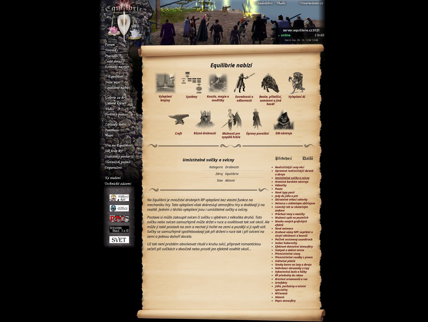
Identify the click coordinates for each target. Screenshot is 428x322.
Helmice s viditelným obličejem (295, 203)
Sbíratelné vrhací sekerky (291, 199)
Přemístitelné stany (287, 254)
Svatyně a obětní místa (289, 250)
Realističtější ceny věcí (289, 167)
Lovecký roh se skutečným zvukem (291, 208)
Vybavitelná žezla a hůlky (291, 272)
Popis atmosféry (285, 301)
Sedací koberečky (286, 243)
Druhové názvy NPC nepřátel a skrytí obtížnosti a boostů (294, 234)
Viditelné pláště (285, 261)
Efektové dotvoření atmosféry (294, 246)
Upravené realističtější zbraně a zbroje (294, 172)
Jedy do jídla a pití (286, 196)
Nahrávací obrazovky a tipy (292, 268)
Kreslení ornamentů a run (291, 279)
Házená (279, 297)
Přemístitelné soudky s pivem (294, 257)
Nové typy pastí (285, 192)
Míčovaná (281, 293)
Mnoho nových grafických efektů (291, 223)
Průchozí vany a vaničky (290, 214)
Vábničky (280, 185)
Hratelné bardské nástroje (292, 182)
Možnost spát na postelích (291, 217)
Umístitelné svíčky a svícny (292, 178)
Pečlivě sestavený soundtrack (294, 239)
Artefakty (281, 283)
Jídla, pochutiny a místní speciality (290, 288)
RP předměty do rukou (289, 275)
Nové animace (284, 228)
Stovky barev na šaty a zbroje (293, 265)
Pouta (278, 189)
